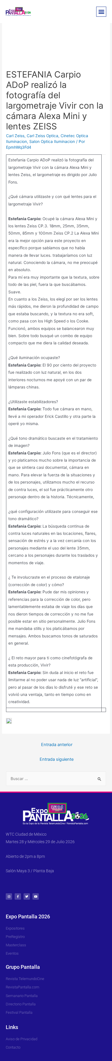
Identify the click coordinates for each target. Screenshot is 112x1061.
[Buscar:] (56, 778)
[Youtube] (35, 896)
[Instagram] (9, 896)
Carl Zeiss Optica (42, 135)
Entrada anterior (56, 744)
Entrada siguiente (57, 759)
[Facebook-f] (18, 896)
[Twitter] (27, 896)
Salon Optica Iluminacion (52, 141)
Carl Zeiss (15, 135)
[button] (101, 12)
